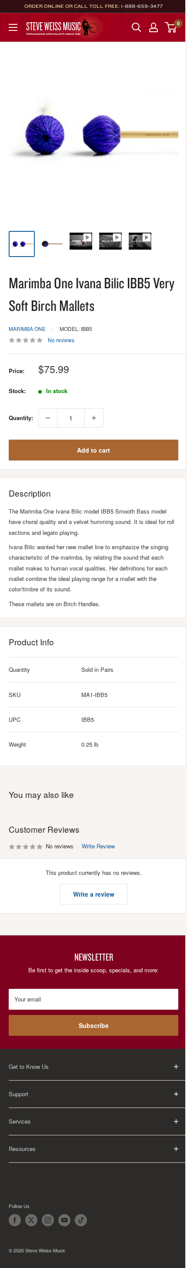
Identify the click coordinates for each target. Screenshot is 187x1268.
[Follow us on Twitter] (31, 1220)
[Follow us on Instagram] (48, 1220)
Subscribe (94, 1025)
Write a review (93, 894)
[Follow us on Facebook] (15, 1220)
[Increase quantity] (94, 418)
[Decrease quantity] (48, 418)
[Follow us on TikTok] (81, 1220)
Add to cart (93, 450)
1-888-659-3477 (142, 6)
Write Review (98, 846)
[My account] (153, 27)
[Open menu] (13, 27)
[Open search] (136, 27)
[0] (171, 27)
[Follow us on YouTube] (64, 1220)
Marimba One (27, 328)
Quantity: (21, 418)
